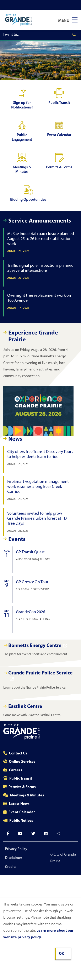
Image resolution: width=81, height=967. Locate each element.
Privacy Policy (16, 849)
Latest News (19, 804)
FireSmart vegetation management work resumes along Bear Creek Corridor (38, 490)
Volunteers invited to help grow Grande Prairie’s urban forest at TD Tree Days (37, 522)
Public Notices (21, 821)
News (15, 439)
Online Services (22, 762)
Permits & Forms (22, 787)
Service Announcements (39, 221)
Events (17, 540)
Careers (15, 770)
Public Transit (20, 779)
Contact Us (18, 753)
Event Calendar (22, 812)
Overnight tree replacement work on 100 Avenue (39, 302)
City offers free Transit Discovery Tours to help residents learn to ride (40, 458)
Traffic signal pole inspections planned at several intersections (40, 272)
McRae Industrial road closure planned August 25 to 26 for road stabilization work (40, 242)
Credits (10, 867)
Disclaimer (13, 858)
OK (61, 954)
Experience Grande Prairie (33, 336)
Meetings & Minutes (27, 795)
